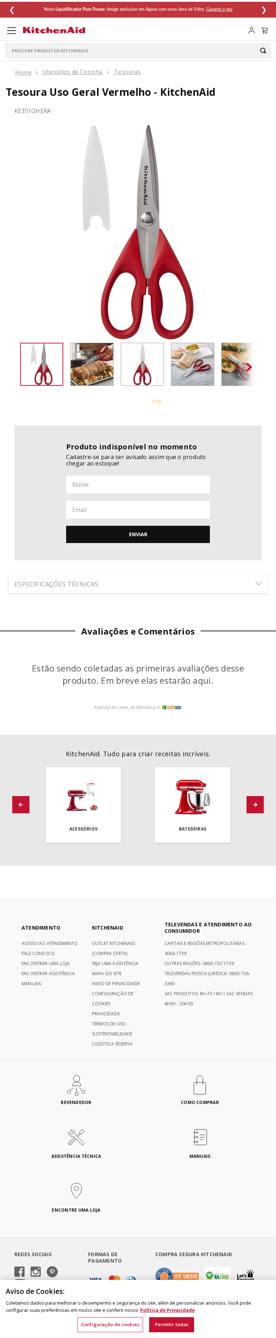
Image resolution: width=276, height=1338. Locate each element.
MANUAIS (31, 984)
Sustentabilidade (112, 1034)
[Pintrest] (52, 1272)
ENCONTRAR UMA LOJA (46, 963)
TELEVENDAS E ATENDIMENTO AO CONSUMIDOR (208, 927)
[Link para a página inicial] (23, 72)
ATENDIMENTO (41, 927)
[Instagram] (36, 1272)
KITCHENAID (107, 927)
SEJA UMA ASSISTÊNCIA (115, 963)
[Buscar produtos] (263, 50)
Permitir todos (172, 1324)
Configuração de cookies (110, 1324)
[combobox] (138, 50)
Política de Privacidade (167, 1310)
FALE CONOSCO (38, 953)
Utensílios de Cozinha (72, 72)
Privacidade (106, 1014)
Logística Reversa (112, 1044)
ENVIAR (138, 534)
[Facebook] (19, 1272)
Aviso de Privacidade (116, 984)
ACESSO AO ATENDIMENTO (50, 943)
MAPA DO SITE (106, 973)
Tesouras (127, 72)
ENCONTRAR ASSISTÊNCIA (48, 973)
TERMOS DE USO (109, 1024)
